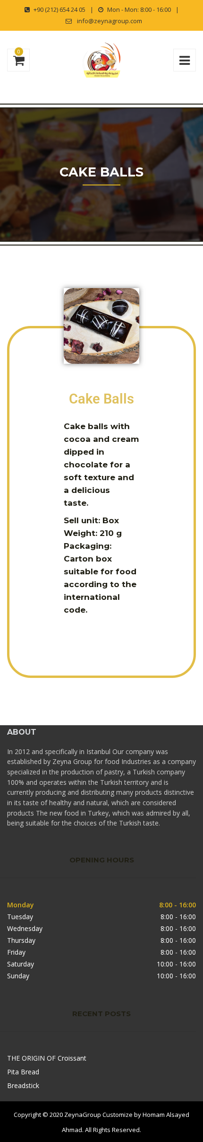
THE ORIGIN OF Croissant (46, 1058)
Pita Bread (23, 1071)
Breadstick (23, 1085)
